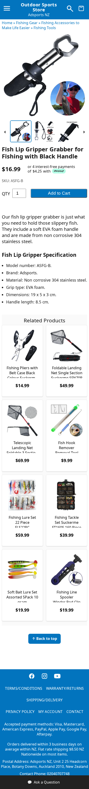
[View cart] (81, 9)
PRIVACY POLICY (20, 711)
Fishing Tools (45, 27)
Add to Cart (59, 193)
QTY (6, 194)
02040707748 (58, 773)
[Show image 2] (44, 131)
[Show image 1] (20, 131)
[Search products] (70, 9)
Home (7, 22)
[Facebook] (32, 678)
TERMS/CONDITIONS (23, 688)
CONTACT (74, 711)
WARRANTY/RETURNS (65, 688)
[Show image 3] (68, 131)
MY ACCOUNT (50, 711)
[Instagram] (44, 678)
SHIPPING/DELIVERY (44, 699)
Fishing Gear (27, 22)
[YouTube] (57, 678)
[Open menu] (8, 10)
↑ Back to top (44, 638)
